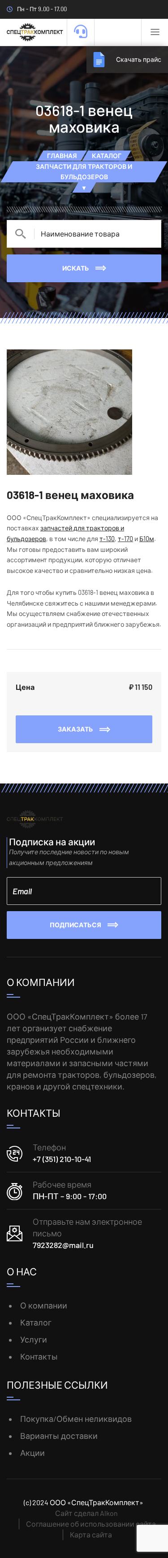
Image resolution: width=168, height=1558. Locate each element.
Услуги (33, 1339)
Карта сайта (91, 1534)
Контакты (39, 1356)
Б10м (146, 538)
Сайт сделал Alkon (86, 1513)
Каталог (36, 1322)
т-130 (107, 538)
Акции (32, 1453)
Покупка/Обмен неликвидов (76, 1419)
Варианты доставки (59, 1436)
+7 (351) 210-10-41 (62, 1159)
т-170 (125, 538)
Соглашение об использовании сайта (91, 1523)
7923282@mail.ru (63, 1245)
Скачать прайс (138, 59)
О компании (43, 1305)
